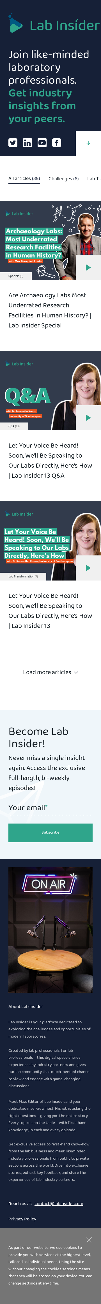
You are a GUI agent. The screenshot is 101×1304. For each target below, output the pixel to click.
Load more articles (47, 672)
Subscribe (50, 832)
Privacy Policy (22, 1219)
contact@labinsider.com (59, 1204)
